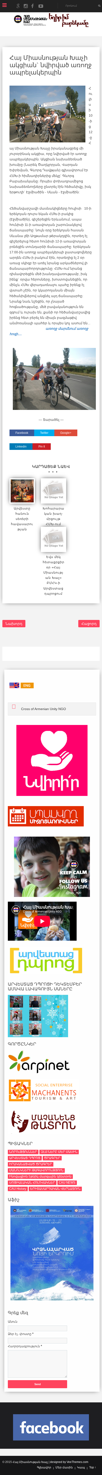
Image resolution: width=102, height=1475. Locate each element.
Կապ (81, 1467)
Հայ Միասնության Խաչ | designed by (40, 1462)
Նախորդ (13, 624)
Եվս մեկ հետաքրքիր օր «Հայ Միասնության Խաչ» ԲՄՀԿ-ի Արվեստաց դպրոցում (53, 575)
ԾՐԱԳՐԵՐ (52, 1158)
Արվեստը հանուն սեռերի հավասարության (22, 519)
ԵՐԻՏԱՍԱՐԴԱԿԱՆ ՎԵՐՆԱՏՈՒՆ (55, 1188)
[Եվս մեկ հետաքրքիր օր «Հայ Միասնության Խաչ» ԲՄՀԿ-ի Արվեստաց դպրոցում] (53, 539)
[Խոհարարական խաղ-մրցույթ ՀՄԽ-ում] (53, 491)
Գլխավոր (44, 1467)
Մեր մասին (64, 1467)
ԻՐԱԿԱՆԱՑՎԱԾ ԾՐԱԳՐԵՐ (30, 1164)
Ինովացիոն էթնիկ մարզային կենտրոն (40, 1176)
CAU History (17, 1188)
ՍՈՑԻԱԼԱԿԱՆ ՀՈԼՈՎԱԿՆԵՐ (32, 1182)
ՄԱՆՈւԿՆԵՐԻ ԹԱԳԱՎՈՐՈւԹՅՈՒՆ (36, 1170)
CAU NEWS (67, 1182)
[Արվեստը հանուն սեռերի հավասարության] (22, 491)
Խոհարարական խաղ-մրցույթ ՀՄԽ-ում (53, 516)
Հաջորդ (89, 624)
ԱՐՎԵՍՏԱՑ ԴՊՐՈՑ (24, 1158)
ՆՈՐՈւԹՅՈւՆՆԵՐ (23, 1152)
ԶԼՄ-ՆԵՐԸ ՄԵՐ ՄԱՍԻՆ (59, 1152)
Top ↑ (92, 1467)
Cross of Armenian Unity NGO (43, 709)
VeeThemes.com (77, 1462)
